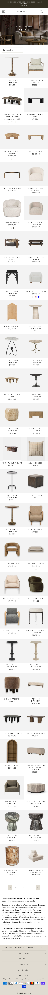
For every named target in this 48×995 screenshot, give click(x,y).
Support (23, 959)
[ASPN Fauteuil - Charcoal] (13, 228)
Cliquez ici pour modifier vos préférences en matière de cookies (24, 979)
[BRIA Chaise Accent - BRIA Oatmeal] (33, 297)
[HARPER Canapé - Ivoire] (35, 569)
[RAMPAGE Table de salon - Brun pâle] (13, 159)
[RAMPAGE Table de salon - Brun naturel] (11, 159)
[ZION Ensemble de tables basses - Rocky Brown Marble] (15, 122)
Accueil (18, 26)
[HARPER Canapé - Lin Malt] (37, 569)
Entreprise (23, 953)
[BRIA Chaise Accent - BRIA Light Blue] (38, 297)
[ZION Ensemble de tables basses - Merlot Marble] (9, 122)
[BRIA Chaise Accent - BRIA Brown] (36, 297)
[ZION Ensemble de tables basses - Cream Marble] (12, 122)
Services (23, 964)
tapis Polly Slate (17, 936)
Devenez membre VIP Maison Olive (23, 947)
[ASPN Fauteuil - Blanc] (11, 228)
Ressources (23, 970)
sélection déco (16, 938)
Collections (27, 26)
